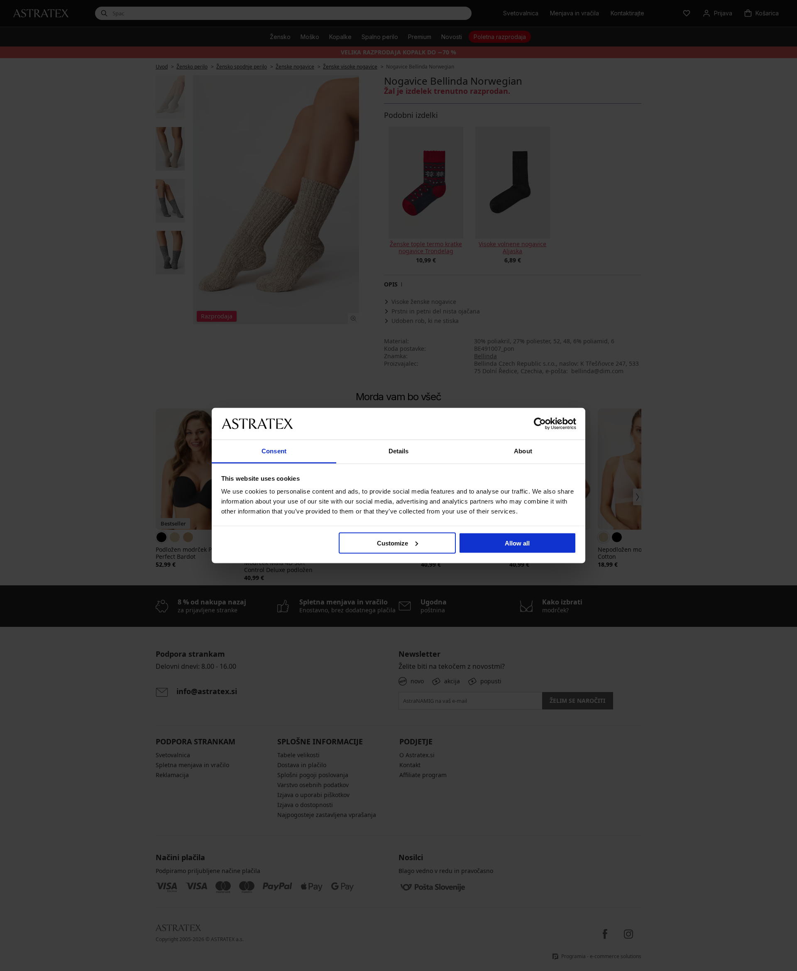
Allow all (517, 542)
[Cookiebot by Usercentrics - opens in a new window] (540, 423)
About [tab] (523, 451)
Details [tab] (399, 451)
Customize (392, 542)
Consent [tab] (274, 451)
